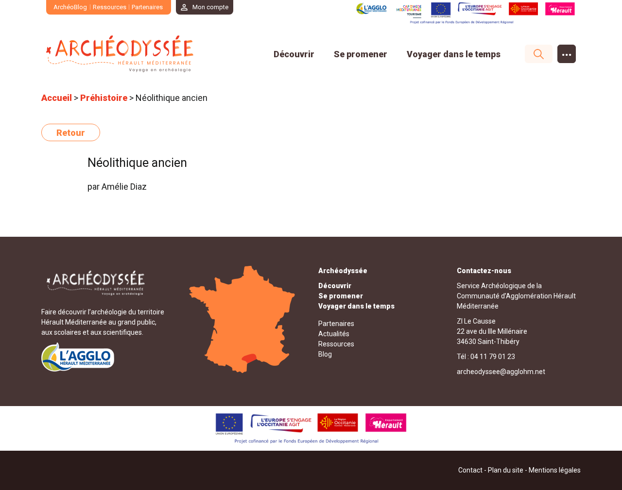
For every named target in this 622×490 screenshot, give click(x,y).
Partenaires (147, 7)
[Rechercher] (533, 54)
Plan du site (505, 470)
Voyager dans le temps (454, 54)
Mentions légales (555, 470)
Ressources (109, 7)
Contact (470, 470)
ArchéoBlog (70, 7)
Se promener (360, 54)
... (567, 52)
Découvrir (294, 54)
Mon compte (210, 7)
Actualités (333, 334)
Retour (70, 133)
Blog (325, 354)
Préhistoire (103, 98)
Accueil (56, 98)
